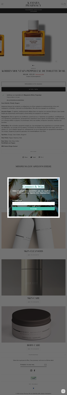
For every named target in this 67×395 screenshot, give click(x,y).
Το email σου (17, 200)
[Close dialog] (58, 179)
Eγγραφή (33, 209)
